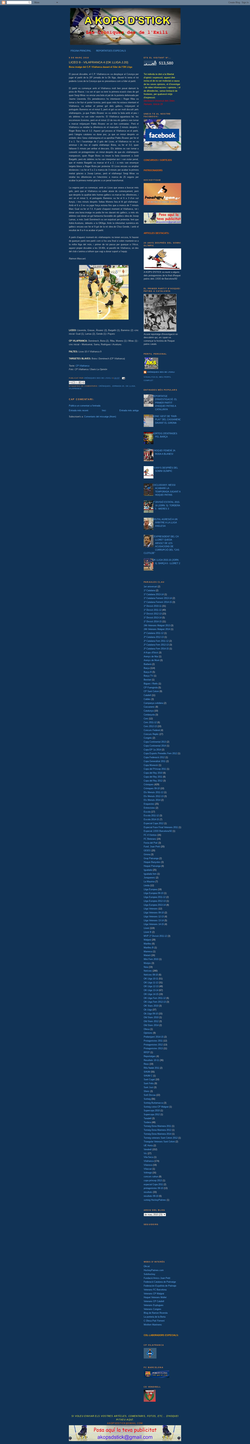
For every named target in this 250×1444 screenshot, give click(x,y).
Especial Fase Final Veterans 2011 (161, 827)
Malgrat (147, 939)
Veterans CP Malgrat (154, 1293)
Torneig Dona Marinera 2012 (157, 1130)
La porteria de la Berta (154, 1317)
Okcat (147, 1266)
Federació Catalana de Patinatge (160, 1282)
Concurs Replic (151, 734)
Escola (147, 811)
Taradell (147, 1118)
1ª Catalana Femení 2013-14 (158, 598)
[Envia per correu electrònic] (70, 382)
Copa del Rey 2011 (153, 776)
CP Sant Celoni (151, 691)
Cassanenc (149, 707)
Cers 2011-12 (150, 722)
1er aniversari (150, 586)
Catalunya (149, 710)
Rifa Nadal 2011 (151, 1068)
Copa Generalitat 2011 (154, 761)
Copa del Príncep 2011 (155, 769)
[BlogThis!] (73, 382)
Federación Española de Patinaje (160, 1285)
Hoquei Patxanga (152, 866)
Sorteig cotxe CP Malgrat (156, 1106)
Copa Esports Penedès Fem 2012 (160, 753)
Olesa (146, 1029)
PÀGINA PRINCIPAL (81, 50)
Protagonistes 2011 (153, 1040)
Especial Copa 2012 (153, 823)
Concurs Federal (152, 730)
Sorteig (147, 1099)
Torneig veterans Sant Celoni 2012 (161, 1138)
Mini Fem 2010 (151, 959)
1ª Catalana (149, 590)
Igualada (148, 870)
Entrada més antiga (129, 410)
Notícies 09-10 (151, 974)
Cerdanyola (149, 714)
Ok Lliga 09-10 (151, 1013)
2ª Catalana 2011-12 (153, 633)
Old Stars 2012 (151, 1021)
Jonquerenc (149, 877)
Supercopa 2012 (152, 1114)
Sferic (146, 1091)
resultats (148, 1192)
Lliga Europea (150, 889)
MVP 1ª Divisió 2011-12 (155, 936)
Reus (146, 1064)
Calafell (147, 695)
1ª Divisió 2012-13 (153, 613)
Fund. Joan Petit (152, 846)
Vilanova (148, 1165)
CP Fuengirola (151, 687)
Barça (146, 668)
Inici (104, 410)
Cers (146, 718)
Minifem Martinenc (153, 1324)
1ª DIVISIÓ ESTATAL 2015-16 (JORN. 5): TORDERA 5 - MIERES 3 (166, 505)
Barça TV (148, 675)
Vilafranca (75, 389)
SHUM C (148, 1075)
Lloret (146, 928)
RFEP (147, 1052)
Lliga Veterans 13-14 (154, 920)
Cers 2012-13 (150, 726)
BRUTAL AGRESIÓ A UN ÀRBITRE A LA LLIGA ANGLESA (165, 522)
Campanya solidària (153, 703)
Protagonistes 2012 (153, 1044)
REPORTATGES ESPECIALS (111, 50)
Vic (145, 1153)
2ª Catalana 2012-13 (154, 637)
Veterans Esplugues (153, 1305)
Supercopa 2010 (152, 1110)
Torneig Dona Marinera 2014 (157, 1134)
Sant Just (148, 1087)
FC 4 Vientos (150, 835)
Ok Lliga (130, 386)
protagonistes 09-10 (153, 1188)
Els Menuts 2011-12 (153, 792)
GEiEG (147, 850)
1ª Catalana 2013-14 (154, 594)
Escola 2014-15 (151, 819)
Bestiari (147, 679)
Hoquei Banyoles (152, 862)
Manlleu (147, 943)
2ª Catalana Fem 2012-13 (156, 644)
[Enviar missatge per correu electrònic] (123, 378)
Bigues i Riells (151, 683)
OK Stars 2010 (151, 1005)
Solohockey (149, 1274)
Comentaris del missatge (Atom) (100, 416)
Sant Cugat (149, 1079)
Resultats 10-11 (151, 1060)
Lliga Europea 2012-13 (155, 901)
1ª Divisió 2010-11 (152, 606)
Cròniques (105, 386)
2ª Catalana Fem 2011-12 (156, 641)
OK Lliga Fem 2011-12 (155, 998)
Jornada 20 (118, 386)
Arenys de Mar (151, 656)
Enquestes (149, 804)
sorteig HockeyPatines (155, 1200)
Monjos (147, 963)
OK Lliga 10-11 (151, 978)
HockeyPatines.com (154, 1270)
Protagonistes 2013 (153, 1048)
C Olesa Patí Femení (154, 1320)
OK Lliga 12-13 (151, 986)
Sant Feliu (149, 1083)
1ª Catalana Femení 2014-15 (158, 602)
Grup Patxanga (151, 858)
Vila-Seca (148, 1157)
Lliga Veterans (151, 908)
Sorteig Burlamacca (153, 1103)
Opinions (148, 1033)
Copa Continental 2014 (155, 745)
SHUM (147, 1072)
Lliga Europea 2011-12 (154, 897)
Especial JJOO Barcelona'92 (158, 831)
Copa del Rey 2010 (153, 773)
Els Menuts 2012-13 (153, 796)
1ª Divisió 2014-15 (153, 621)
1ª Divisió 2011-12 (152, 610)
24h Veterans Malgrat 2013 (157, 625)
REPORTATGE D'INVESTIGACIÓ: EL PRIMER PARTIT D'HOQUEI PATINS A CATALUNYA (165, 403)
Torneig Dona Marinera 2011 (157, 1126)
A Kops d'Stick (151, 652)
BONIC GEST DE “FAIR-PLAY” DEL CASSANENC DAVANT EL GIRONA (167, 419)
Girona (147, 854)
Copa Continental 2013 (155, 742)
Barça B (148, 672)
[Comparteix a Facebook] (80, 382)
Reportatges (150, 1056)
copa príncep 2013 (153, 1180)
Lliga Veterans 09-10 (154, 912)
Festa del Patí (151, 843)
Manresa (148, 951)
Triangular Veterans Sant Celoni (159, 1141)
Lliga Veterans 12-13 (154, 916)
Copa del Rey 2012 (153, 780)
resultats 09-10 (151, 1196)
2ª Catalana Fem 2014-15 (156, 648)
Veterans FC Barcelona (155, 1289)
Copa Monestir (151, 765)
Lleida (146, 885)
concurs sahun (151, 1176)
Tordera (147, 1122)
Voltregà (148, 1172)
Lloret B (147, 932)
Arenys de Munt (151, 660)
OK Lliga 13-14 (151, 990)
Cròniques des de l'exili (161, 372)
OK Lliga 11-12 (151, 982)
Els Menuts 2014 (152, 800)
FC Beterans (150, 839)
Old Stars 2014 (151, 1025)
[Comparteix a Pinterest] (83, 382)
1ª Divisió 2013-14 (153, 617)
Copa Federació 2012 (154, 757)
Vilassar (148, 1169)
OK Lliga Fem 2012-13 (155, 1002)
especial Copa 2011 (153, 1184)
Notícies (148, 970)
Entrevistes (149, 808)
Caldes (147, 699)
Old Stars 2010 (151, 1017)
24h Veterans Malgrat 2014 (157, 629)
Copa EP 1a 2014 (152, 749)
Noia (146, 967)
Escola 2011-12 (151, 815)
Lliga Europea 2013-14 (155, 905)
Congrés (148, 738)
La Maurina (149, 881)
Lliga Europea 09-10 (153, 893)
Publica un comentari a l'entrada (84, 405)
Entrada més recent (78, 410)
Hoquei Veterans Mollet (155, 1297)
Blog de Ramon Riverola (156, 1313)
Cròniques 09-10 (152, 788)
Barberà (147, 664)
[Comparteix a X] (77, 382)
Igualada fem (150, 874)
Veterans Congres (152, 1309)
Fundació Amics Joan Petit (157, 1278)
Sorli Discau (150, 1095)
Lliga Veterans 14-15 (154, 924)
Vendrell (148, 1149)
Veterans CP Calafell (154, 1301)
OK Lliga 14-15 (151, 994)
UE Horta (148, 1145)
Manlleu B (149, 947)
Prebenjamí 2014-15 (153, 1037)
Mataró (147, 955)
